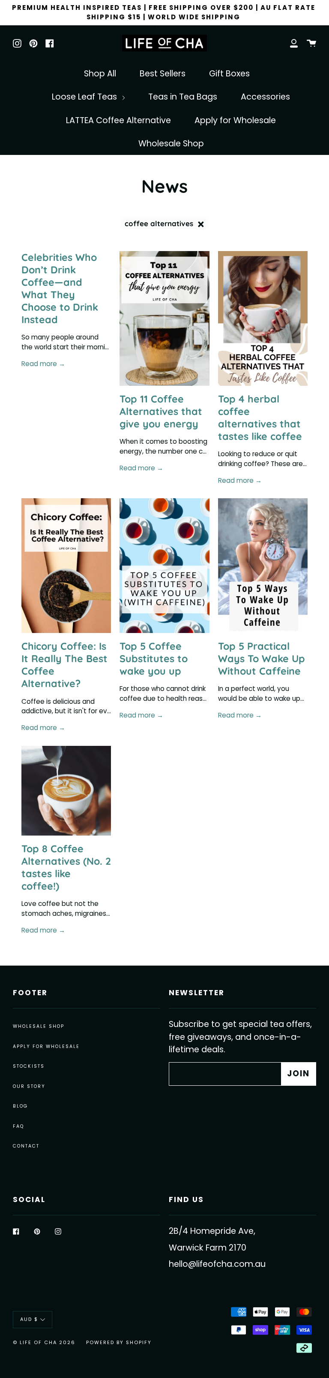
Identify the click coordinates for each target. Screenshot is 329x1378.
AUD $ (29, 1319)
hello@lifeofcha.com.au (217, 1264)
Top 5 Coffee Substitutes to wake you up (154, 658)
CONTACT (26, 1146)
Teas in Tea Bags (182, 97)
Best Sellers (162, 73)
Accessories (265, 97)
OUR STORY (29, 1086)
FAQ (18, 1126)
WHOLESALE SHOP (38, 1026)
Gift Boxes (229, 73)
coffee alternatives (160, 223)
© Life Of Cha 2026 (44, 1342)
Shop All (100, 73)
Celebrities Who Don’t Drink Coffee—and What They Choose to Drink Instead (59, 288)
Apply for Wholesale (235, 120)
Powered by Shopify (119, 1342)
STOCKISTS (29, 1066)
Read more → (43, 363)
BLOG (20, 1106)
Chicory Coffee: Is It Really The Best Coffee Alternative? (64, 665)
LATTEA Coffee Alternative (118, 120)
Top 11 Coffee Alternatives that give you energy (161, 411)
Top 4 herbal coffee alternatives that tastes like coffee (260, 417)
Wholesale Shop (171, 143)
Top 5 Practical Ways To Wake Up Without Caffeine (261, 658)
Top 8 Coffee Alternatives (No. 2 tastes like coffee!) (66, 867)
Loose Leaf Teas (85, 97)
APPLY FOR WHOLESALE (46, 1046)
